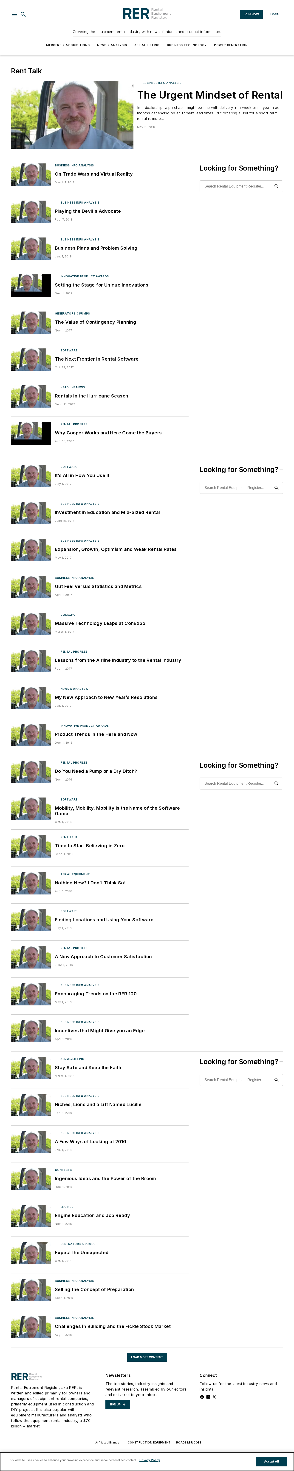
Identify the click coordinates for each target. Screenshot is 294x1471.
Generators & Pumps (72, 313)
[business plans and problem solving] (31, 248)
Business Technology (187, 45)
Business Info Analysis (162, 83)
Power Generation (231, 45)
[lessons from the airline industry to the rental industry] (31, 661)
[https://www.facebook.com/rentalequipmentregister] (202, 1397)
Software (68, 350)
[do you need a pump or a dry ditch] (31, 772)
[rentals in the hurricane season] (31, 396)
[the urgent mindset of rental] (72, 115)
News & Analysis (112, 45)
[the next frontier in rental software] (31, 359)
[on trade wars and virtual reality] (31, 174)
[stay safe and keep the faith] (31, 1068)
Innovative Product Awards (84, 276)
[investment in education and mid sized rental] (31, 513)
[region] (147, 1461)
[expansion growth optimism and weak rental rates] (31, 550)
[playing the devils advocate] (31, 212)
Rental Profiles (74, 424)
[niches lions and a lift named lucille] (31, 1105)
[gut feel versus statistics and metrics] (31, 587)
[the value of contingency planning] (31, 323)
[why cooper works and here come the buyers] (31, 433)
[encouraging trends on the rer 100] (31, 994)
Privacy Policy (149, 1460)
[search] (23, 14)
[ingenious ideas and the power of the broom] (31, 1179)
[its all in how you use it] (31, 476)
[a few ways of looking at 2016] (31, 1142)
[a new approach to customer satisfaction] (31, 957)
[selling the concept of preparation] (31, 1290)
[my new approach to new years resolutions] (31, 698)
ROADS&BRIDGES (188, 1442)
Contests (63, 1170)
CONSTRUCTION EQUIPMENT (149, 1442)
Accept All (271, 1461)
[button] (14, 14)
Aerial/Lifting (72, 1059)
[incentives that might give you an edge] (31, 1031)
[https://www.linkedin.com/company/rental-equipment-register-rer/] (208, 1397)
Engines (66, 1207)
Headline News (72, 387)
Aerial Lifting (147, 45)
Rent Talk (68, 837)
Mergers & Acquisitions (68, 45)
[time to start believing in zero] (31, 846)
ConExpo (68, 614)
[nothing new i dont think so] (31, 883)
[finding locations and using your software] (31, 920)
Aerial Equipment (75, 874)
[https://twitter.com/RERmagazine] (214, 1397)
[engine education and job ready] (31, 1216)
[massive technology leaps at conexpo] (31, 624)
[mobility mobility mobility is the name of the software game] (31, 809)
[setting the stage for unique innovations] (31, 285)
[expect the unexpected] (31, 1253)
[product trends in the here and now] (31, 735)
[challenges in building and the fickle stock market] (31, 1327)
